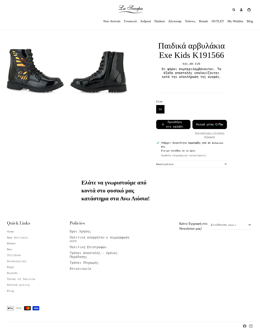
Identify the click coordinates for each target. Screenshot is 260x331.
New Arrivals (17, 237)
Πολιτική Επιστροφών (88, 247)
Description (165, 164)
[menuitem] (111, 21)
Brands (12, 273)
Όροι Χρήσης (80, 231)
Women (11, 243)
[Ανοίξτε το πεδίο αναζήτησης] (234, 10)
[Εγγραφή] (249, 224)
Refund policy (18, 285)
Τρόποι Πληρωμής (84, 262)
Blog (10, 291)
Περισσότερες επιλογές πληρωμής (209, 135)
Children (14, 255)
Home (10, 231)
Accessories (17, 261)
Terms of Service (21, 279)
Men (9, 249)
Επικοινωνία (80, 268)
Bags (10, 267)
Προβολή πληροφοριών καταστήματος (183, 155)
